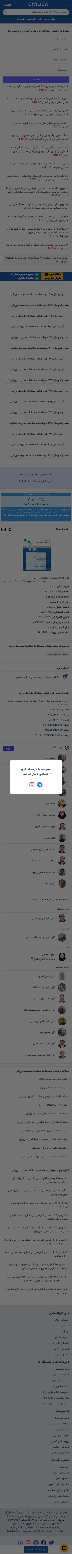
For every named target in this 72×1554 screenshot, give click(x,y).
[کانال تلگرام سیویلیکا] (40, 785)
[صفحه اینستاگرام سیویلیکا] (32, 785)
